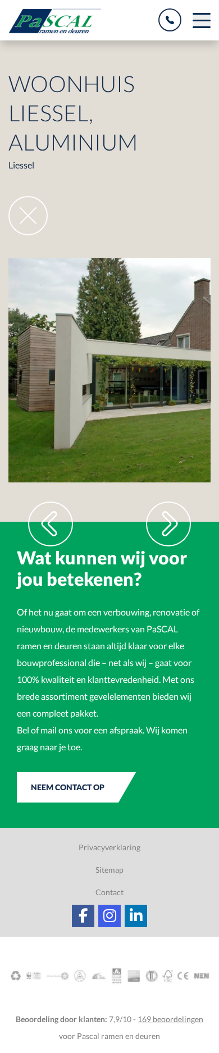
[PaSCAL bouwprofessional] (54, 21)
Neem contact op (67, 787)
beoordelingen (170, 1019)
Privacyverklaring (109, 847)
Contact (109, 892)
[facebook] (83, 916)
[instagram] (109, 916)
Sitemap (109, 869)
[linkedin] (136, 916)
